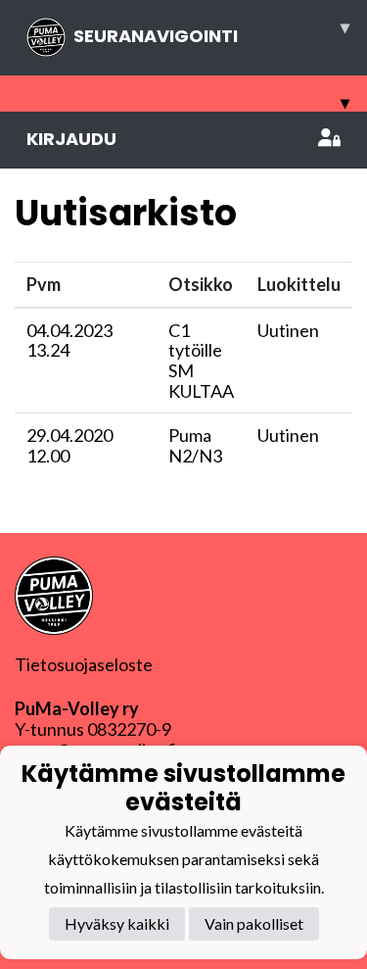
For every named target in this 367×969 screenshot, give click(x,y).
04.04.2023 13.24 (69, 340)
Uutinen (288, 330)
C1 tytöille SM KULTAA (201, 360)
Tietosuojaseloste (84, 664)
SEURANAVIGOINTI (211, 31)
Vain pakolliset (254, 923)
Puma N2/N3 (195, 445)
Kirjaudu (71, 138)
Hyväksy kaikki (117, 923)
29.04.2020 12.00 (69, 445)
